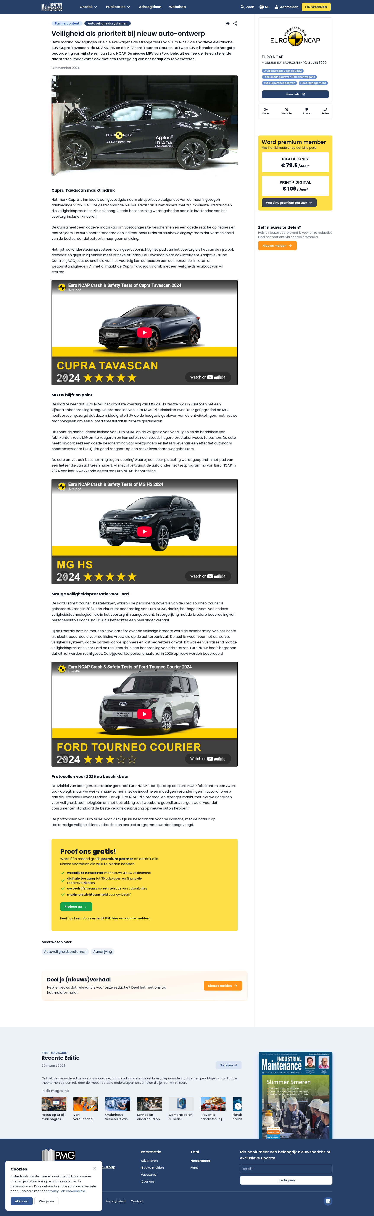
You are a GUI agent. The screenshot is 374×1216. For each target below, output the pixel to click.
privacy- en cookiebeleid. (67, 1191)
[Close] (94, 1168)
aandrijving (102, 951)
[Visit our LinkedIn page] (328, 1201)
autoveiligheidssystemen (65, 951)
